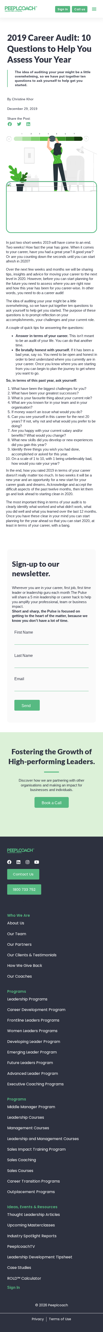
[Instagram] (27, 862)
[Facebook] (9, 862)
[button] (94, 8)
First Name (23, 632)
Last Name (23, 656)
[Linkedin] (18, 862)
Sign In (13, 1287)
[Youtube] (36, 862)
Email (19, 679)
